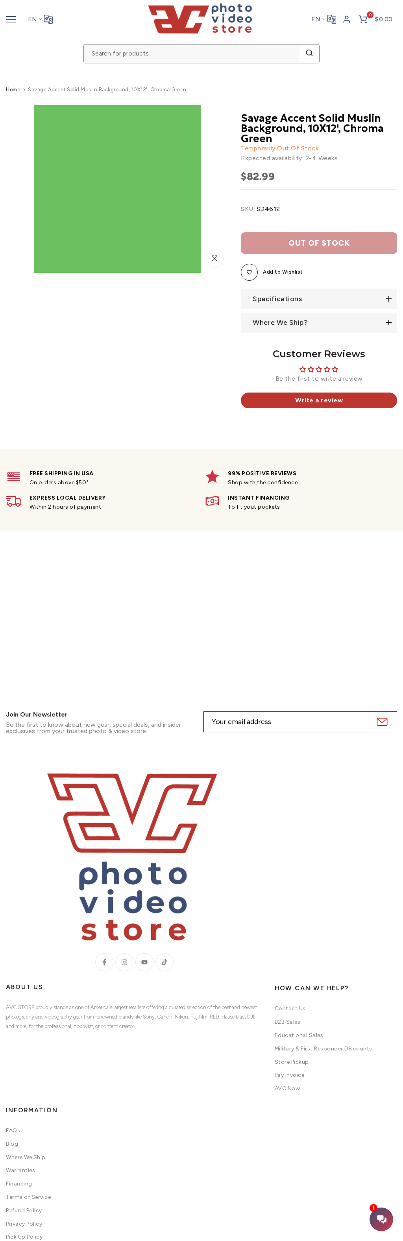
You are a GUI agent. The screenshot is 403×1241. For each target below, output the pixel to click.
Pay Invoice (290, 1075)
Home (13, 90)
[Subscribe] (381, 722)
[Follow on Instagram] (124, 962)
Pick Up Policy (24, 1237)
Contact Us (290, 1008)
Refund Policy (24, 1210)
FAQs (13, 1130)
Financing (19, 1183)
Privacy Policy (24, 1224)
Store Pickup (292, 1062)
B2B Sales (288, 1022)
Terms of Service (28, 1197)
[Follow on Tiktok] (164, 962)
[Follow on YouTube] (144, 962)
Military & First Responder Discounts (323, 1048)
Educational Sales (299, 1035)
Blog (12, 1144)
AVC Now (287, 1088)
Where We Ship (26, 1157)
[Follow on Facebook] (104, 962)
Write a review (319, 400)
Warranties (20, 1170)
